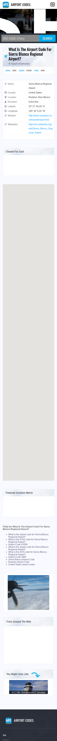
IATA (8, 70)
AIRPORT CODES (20, 4)
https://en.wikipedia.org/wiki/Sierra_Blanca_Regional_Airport (41, 128)
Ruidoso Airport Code (18, 562)
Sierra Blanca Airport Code (21, 559)
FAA (36, 70)
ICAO (21, 70)
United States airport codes (21, 564)
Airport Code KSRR (18, 544)
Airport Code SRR (17, 557)
